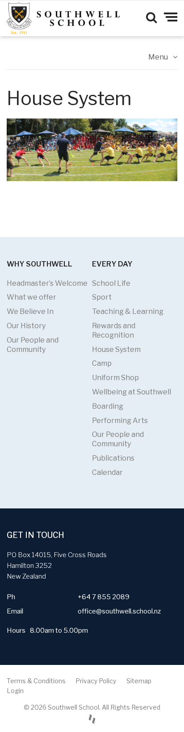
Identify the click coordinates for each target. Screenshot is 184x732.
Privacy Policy (95, 681)
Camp (102, 363)
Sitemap (138, 681)
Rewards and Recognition (113, 330)
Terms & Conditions (36, 681)
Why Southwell (39, 264)
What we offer (31, 297)
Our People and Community (33, 345)
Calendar (107, 472)
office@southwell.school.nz (119, 611)
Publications (113, 458)
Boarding (107, 406)
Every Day (112, 264)
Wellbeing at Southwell (131, 392)
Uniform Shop (115, 377)
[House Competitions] (92, 149)
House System (116, 349)
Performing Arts (120, 420)
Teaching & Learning (127, 311)
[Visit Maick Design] (92, 719)
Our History (26, 326)
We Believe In (30, 311)
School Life (111, 283)
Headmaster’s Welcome (47, 283)
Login (15, 690)
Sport (102, 297)
